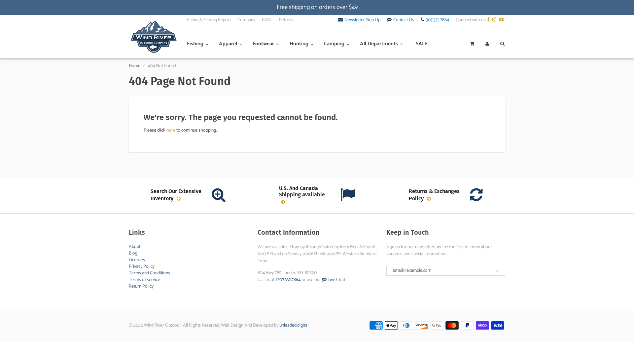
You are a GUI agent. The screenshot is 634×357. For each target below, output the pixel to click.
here (170, 130)
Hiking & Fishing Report (209, 20)
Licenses (137, 260)
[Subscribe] (497, 271)
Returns (286, 20)
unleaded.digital (293, 325)
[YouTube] (502, 20)
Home (134, 66)
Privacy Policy (142, 266)
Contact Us (403, 20)
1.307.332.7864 (287, 280)
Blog (133, 253)
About (134, 247)
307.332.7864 (437, 20)
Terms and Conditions (149, 273)
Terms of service (144, 280)
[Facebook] (489, 20)
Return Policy (141, 286)
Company (246, 20)
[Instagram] (495, 20)
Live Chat (336, 280)
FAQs (267, 20)
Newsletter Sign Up (362, 20)
